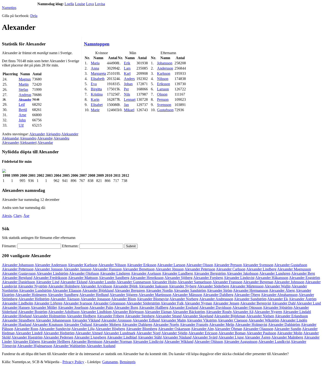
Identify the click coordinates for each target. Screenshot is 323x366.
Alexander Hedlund (94, 295)
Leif (22, 104)
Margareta (98, 73)
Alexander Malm (173, 320)
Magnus (25, 79)
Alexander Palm (101, 307)
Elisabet (97, 105)
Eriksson (163, 84)
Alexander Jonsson (48, 269)
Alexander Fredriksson (50, 278)
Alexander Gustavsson (19, 273)
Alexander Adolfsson (64, 312)
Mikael (129, 110)
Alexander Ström (219, 290)
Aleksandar (10, 138)
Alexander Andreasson (216, 299)
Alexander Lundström (35, 290)
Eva (94, 84)
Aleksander (69, 134)
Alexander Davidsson (215, 307)
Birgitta (96, 89)
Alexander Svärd (205, 337)
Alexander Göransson (109, 303)
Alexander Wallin (277, 286)
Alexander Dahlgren (137, 324)
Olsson (162, 94)
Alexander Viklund (86, 320)
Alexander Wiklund (178, 342)
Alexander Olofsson (84, 273)
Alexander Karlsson (82, 265)
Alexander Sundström (250, 299)
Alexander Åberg (282, 290)
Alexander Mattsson (83, 278)
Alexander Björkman (229, 316)
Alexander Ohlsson (208, 342)
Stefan (23, 90)
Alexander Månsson (187, 295)
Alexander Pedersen (58, 337)
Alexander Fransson (227, 282)
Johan (128, 84)
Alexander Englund (183, 307)
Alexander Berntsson (86, 342)
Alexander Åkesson (65, 299)
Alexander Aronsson (116, 320)
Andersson (165, 68)
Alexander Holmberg (64, 286)
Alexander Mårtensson (247, 286)
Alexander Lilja (83, 329)
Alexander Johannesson (53, 320)
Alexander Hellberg (55, 342)
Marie (95, 110)
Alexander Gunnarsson (133, 282)
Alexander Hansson (107, 269)
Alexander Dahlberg (218, 295)
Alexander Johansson (18, 265)
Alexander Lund (308, 303)
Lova (90, 4)
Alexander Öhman (228, 329)
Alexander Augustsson (241, 342)
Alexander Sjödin (174, 333)
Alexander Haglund (16, 324)
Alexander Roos (26, 329)
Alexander (25, 99)
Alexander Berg (303, 273)
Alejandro (53, 134)
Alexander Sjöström (277, 307)
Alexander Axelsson (146, 273)
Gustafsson (165, 110)
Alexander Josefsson (73, 307)
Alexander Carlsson (230, 269)
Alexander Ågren (257, 337)
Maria (95, 63)
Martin (24, 84)
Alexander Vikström (202, 320)
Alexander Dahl (284, 303)
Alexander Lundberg (177, 273)
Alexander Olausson (258, 329)
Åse (26, 216)
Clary (17, 216)
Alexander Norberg (183, 299)
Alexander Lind (47, 282)
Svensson (164, 105)
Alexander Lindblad (122, 337)
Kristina (97, 94)
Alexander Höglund (17, 316)
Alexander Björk (125, 286)
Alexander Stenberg (140, 316)
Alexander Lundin (102, 282)
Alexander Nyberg (182, 286)
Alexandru (61, 138)
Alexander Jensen (226, 303)
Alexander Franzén (194, 324)
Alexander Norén (166, 324)
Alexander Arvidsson (96, 286)
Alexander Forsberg (208, 278)
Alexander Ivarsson (77, 303)
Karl (127, 73)
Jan (126, 105)
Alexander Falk (172, 303)
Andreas (25, 95)
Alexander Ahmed (89, 333)
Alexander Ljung (231, 337)
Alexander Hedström (58, 333)
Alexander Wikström (263, 320)
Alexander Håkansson (271, 278)
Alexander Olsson (199, 265)
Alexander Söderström (143, 303)
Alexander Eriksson (141, 265)
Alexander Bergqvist (255, 303)
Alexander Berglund (17, 278)
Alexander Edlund (146, 320)
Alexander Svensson (258, 265)
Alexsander (10, 143)
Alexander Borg (126, 307)
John (22, 120)
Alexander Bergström (210, 273)
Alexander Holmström (49, 316)
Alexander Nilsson (112, 265)
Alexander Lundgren (274, 273)
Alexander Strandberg (18, 320)
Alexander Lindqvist (239, 278)
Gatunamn (110, 362)
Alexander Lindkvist (148, 342)
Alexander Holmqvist (251, 324)
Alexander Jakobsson (242, 273)
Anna (95, 68)
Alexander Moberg (107, 324)
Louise (80, 4)
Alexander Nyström (32, 286)
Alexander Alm (202, 329)
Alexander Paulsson (261, 333)
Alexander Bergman (258, 282)
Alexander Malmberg (287, 337)
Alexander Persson (228, 265)
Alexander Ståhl (150, 337)
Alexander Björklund (98, 290)
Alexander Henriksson (147, 278)
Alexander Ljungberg (90, 337)
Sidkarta (315, 362)
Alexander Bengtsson (138, 269)
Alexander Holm (164, 282)
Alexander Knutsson (47, 324)
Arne (22, 115)
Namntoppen (96, 43)
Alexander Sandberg (114, 278)
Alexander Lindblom (96, 312)
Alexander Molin (289, 333)
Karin (95, 99)
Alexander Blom (123, 299)
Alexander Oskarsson (174, 329)
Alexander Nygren (268, 312)
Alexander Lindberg (261, 269)
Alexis (7, 216)
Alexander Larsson (171, 265)
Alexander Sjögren (123, 295)
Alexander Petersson (199, 269)
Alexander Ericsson (203, 333)
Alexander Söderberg (213, 286)
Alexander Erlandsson (291, 316)
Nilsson (162, 79)
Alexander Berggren (129, 290)
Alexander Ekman (158, 312)
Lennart (129, 99)
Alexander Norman (117, 342)
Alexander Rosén (219, 312)
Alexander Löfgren (48, 303)
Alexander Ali (242, 312)
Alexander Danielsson (18, 282)
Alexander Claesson (233, 320)
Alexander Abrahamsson (279, 295)
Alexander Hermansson (250, 290)
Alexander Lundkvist (274, 342)
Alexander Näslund (177, 337)
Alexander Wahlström (69, 346)
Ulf (21, 125)
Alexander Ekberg (26, 342)
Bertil (23, 110)
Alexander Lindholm (17, 303)
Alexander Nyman (198, 303)
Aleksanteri (28, 143)
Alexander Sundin (287, 329)
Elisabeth (98, 79)
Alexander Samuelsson (194, 282)
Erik (127, 63)
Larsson (163, 89)
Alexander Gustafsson (290, 265)
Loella (69, 4)
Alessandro (28, 138)
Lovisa (100, 4)
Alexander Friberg (110, 316)
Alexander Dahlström (284, 324)
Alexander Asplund (100, 346)
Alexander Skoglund (197, 316)
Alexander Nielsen (260, 316)
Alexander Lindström (52, 273)
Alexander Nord (148, 333)
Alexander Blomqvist (153, 299)
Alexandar (45, 143)
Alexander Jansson (77, 269)
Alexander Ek (277, 299)
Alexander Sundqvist (54, 329)
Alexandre (45, 138)
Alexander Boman (232, 333)
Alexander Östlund (78, 324)
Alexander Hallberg (153, 307)
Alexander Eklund (73, 282)
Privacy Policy (73, 362)
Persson (163, 99)
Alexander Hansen (16, 307)
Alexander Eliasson (66, 290)
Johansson (164, 63)
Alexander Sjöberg (178, 278)
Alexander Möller (44, 307)
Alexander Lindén (293, 320)
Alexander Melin (221, 324)
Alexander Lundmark (119, 333)
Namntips (9, 8)
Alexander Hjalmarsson (34, 346)
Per (126, 89)
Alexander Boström (32, 312)
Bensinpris (127, 362)
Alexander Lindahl (297, 312)
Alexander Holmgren (31, 295)
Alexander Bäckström (188, 312)
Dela (33, 16)
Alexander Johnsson (289, 282)
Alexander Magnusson (294, 269)
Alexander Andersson (51, 265)
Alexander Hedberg (81, 316)
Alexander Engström (304, 278)
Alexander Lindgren (115, 273)
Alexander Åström (302, 299)
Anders (129, 79)
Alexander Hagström (27, 337)
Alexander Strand (168, 316)
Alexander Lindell (29, 333)
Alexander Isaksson (153, 286)
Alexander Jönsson (169, 269)
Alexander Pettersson (18, 269)
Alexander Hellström (33, 299)
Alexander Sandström (190, 290)
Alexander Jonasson (95, 299)
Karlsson (163, 73)
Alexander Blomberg (141, 329)
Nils (127, 94)
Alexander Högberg (110, 329)
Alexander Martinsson (154, 295)
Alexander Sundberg (63, 295)
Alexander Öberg (247, 295)
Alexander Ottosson (247, 307)
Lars (127, 68)
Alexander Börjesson (128, 312)
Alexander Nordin (159, 290)
